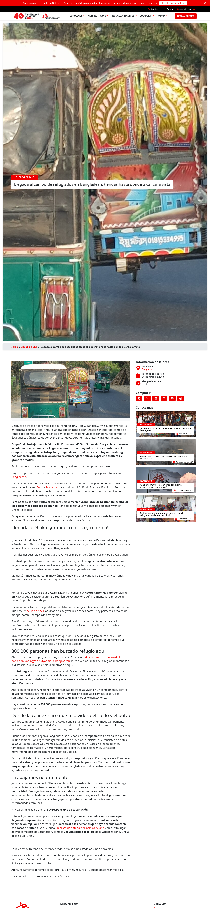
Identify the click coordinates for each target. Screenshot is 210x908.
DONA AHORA (185, 16)
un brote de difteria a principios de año (80, 828)
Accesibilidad (185, 9)
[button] (139, 398)
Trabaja (161, 15)
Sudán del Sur (35, 611)
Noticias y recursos (123, 15)
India (40, 487)
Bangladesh (18, 477)
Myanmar (52, 487)
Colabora (145, 15)
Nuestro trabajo (97, 15)
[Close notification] (205, 3)
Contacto (155, 9)
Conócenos (76, 15)
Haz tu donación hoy (173, 3)
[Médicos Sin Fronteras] (37, 16)
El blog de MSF (29, 346)
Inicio (14, 346)
